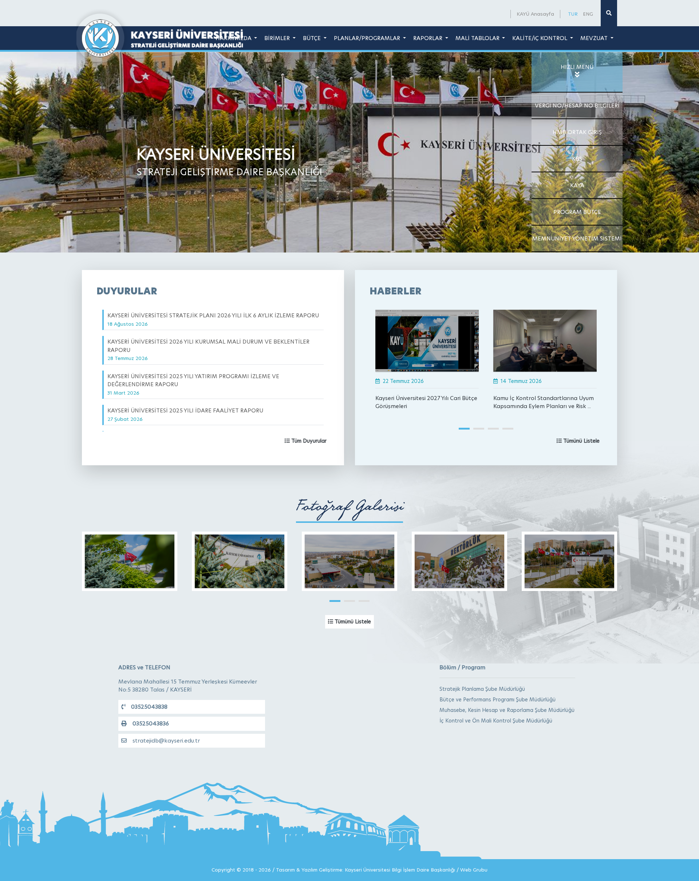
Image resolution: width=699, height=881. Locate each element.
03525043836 (151, 723)
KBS (577, 159)
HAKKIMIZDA (234, 38)
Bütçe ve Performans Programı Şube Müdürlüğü (497, 699)
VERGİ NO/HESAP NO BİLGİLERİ (577, 105)
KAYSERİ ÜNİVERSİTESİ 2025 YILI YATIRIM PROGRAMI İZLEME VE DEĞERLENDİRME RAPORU (193, 384)
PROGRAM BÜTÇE (577, 212)
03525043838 (149, 706)
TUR (573, 14)
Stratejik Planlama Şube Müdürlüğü (482, 689)
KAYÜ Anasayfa (535, 14)
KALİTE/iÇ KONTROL (540, 38)
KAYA (577, 185)
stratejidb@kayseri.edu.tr (166, 740)
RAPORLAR (428, 38)
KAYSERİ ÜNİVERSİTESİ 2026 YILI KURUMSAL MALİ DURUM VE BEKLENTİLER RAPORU (208, 349)
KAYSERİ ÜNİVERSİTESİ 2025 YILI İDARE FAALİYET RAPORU (185, 414)
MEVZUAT (594, 38)
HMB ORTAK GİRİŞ (577, 132)
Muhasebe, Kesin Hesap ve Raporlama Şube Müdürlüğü (506, 710)
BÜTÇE (312, 38)
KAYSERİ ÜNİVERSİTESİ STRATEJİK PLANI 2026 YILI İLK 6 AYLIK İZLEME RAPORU (213, 319)
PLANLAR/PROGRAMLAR (368, 38)
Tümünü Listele (581, 441)
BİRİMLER (277, 38)
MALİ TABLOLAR (478, 38)
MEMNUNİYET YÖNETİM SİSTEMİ (577, 238)
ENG (588, 14)
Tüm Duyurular (308, 441)
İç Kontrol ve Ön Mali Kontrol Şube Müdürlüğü (495, 720)
